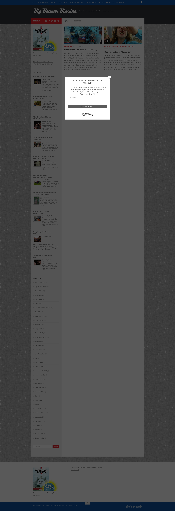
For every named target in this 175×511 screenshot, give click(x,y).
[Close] (109, 77)
